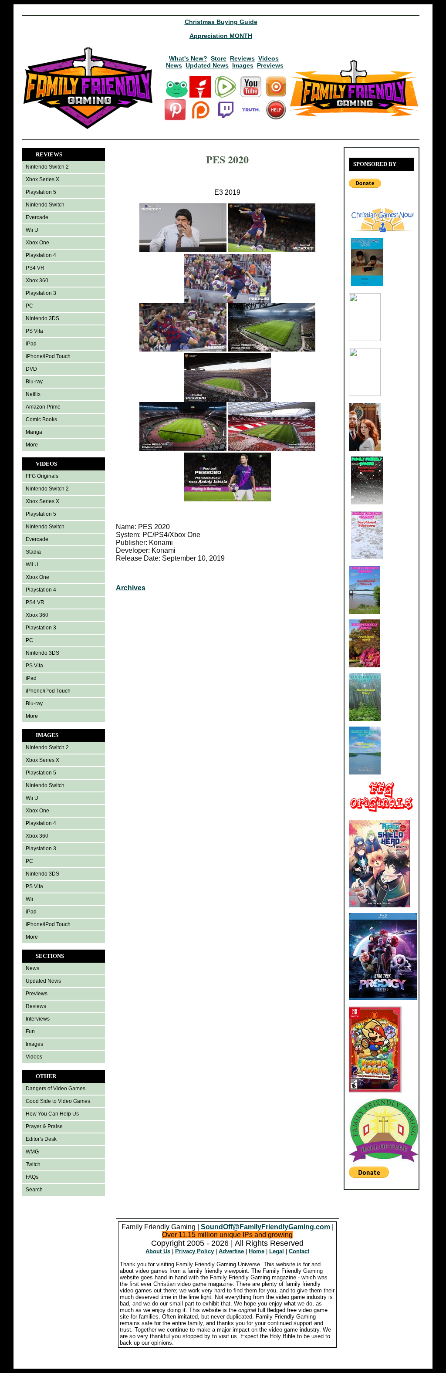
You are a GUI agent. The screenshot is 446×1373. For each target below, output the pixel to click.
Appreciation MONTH (220, 35)
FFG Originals (42, 476)
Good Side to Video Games (58, 1101)
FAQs (32, 1177)
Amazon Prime (43, 407)
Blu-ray (34, 382)
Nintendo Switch (45, 205)
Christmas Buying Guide (221, 21)
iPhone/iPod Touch (48, 356)
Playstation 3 (41, 293)
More (32, 445)
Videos (268, 58)
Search (34, 1190)
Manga (34, 432)
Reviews (242, 58)
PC (29, 306)
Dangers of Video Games (55, 1089)
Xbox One (37, 243)
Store (218, 58)
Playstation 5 (41, 192)
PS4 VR (35, 268)
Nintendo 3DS (42, 318)
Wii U (32, 230)
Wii (29, 899)
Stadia (33, 552)
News (174, 65)
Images (242, 65)
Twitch (33, 1164)
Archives (130, 588)
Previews (270, 65)
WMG (32, 1152)
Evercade (37, 217)
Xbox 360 (37, 280)
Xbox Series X (42, 179)
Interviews (38, 1019)
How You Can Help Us (52, 1114)
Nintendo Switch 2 (47, 167)
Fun (30, 1031)
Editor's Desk (41, 1139)
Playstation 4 (41, 255)
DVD (31, 369)
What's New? (188, 58)
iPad (31, 344)
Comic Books (41, 419)
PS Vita (34, 331)
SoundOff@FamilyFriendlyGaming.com (265, 1227)
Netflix (33, 394)
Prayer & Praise (44, 1126)
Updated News (207, 65)
